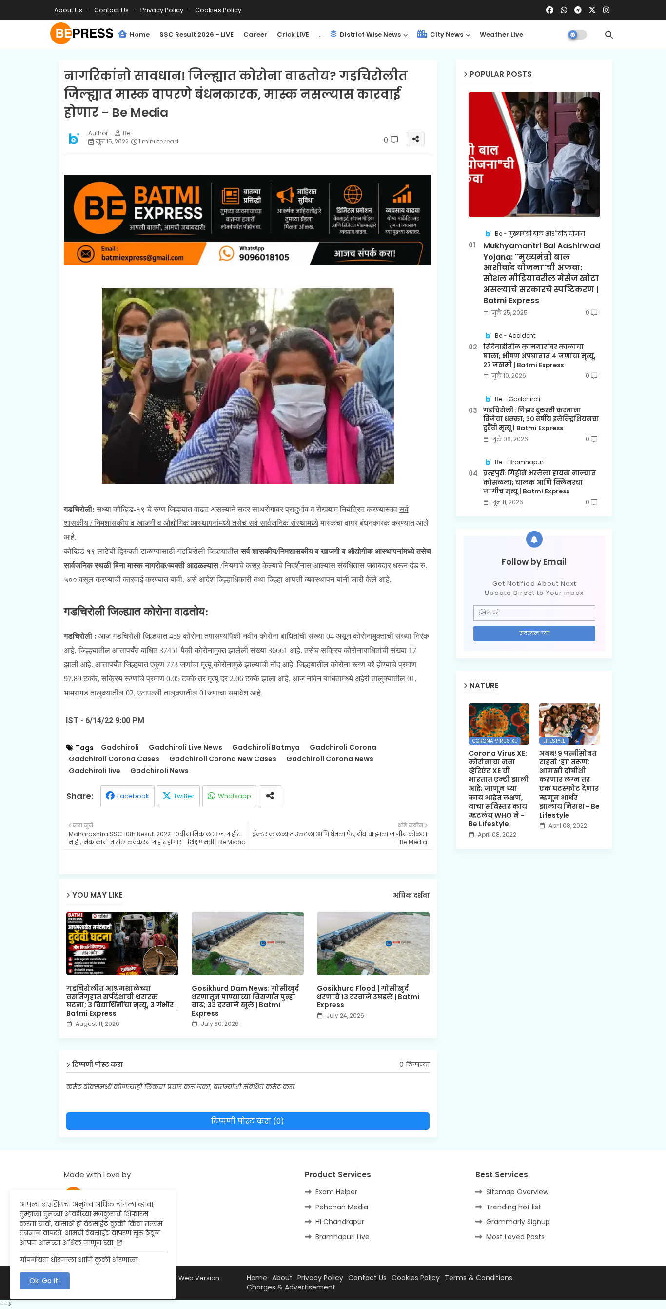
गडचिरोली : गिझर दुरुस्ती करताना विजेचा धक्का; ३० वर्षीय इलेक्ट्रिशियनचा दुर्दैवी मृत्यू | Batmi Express (541, 419)
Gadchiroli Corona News (329, 759)
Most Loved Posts (515, 1237)
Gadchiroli (120, 747)
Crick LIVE (293, 34)
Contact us (112, 10)
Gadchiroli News (159, 771)
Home (139, 34)
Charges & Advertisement (291, 1287)
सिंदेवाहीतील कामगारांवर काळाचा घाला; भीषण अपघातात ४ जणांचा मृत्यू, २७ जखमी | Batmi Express (539, 356)
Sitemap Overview (517, 1192)
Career (255, 34)
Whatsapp (234, 795)
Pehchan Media (341, 1207)
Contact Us (367, 1278)
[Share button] (270, 796)
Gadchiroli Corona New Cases (222, 759)
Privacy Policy (162, 10)
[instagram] (606, 10)
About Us (69, 10)
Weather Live (501, 34)
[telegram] (578, 10)
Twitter (184, 795)
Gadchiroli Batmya (266, 747)
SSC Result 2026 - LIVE (196, 34)
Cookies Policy (218, 10)
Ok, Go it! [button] (44, 1281)
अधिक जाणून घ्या (88, 1243)
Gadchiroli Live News (185, 747)
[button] (609, 34)
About (282, 1278)
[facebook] (550, 10)
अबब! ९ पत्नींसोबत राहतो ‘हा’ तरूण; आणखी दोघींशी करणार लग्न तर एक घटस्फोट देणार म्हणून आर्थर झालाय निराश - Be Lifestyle (569, 784)
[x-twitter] (592, 10)
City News (446, 34)
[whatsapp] (564, 10)
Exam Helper (336, 1192)
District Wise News (369, 34)
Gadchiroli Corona (343, 747)
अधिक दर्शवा (411, 895)
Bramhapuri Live (342, 1237)
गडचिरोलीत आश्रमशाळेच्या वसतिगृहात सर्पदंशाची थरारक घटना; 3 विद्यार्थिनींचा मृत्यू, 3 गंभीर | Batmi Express (121, 1001)
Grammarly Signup (518, 1222)
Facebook (133, 795)
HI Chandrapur (339, 1222)
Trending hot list (513, 1207)
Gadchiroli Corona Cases (114, 759)
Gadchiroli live (94, 771)
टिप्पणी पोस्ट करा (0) (247, 1121)
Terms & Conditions (478, 1278)
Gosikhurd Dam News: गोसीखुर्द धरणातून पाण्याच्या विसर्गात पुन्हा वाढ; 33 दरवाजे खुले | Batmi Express (245, 1001)
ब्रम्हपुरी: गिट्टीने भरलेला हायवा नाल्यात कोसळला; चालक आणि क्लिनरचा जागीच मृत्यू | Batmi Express (539, 482)
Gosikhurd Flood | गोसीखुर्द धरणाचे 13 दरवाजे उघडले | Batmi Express (368, 996)
